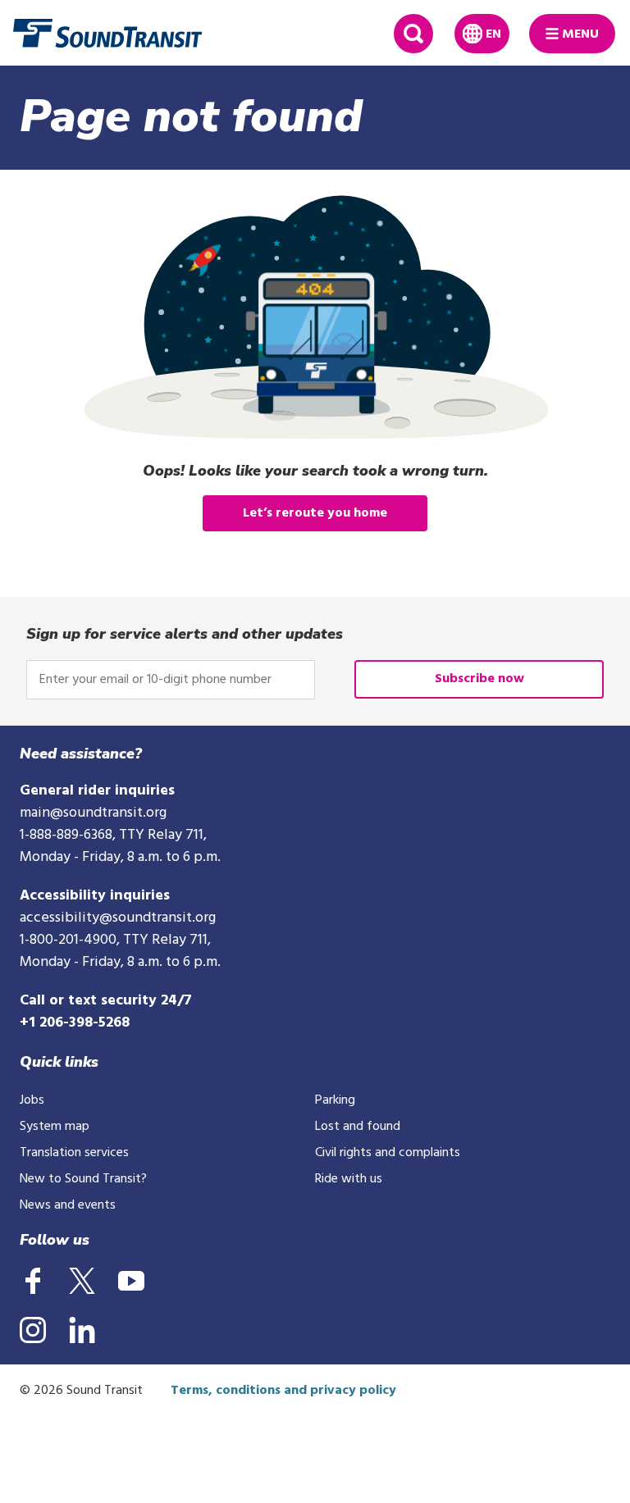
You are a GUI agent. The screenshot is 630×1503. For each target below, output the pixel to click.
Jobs (32, 1100)
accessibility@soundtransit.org (118, 918)
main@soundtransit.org (93, 813)
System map (54, 1126)
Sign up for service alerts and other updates (184, 634)
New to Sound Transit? (83, 1179)
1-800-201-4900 (68, 940)
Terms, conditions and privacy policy (283, 1390)
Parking (335, 1100)
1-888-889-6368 (66, 835)
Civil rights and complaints (387, 1153)
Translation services (74, 1153)
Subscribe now (479, 679)
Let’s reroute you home (315, 513)
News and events (68, 1205)
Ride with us (348, 1179)
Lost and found (357, 1126)
